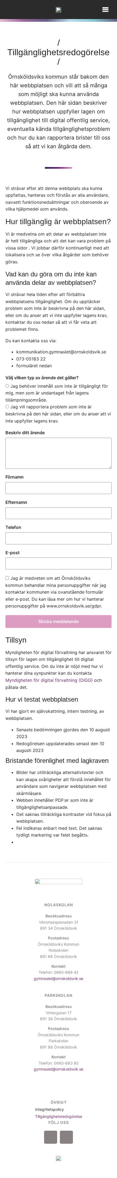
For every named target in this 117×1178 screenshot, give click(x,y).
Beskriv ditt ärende (25, 432)
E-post (12, 552)
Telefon (13, 527)
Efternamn (16, 502)
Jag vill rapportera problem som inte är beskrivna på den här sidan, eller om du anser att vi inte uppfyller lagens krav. (58, 413)
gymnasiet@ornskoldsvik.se (58, 978)
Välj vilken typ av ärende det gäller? (42, 377)
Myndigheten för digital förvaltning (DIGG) (49, 680)
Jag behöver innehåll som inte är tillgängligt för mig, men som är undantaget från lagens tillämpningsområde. (56, 393)
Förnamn (14, 477)
